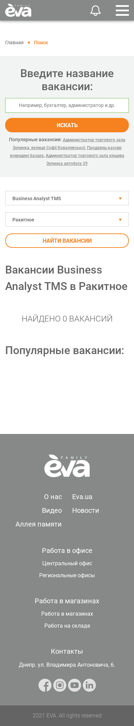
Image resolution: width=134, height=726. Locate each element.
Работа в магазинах (67, 613)
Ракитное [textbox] (23, 219)
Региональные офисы (67, 575)
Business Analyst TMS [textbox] (36, 198)
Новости (85, 510)
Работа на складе (67, 625)
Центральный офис (67, 563)
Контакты (67, 651)
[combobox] (67, 198)
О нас (53, 497)
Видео (52, 510)
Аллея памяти (38, 524)
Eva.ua (82, 497)
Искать (67, 125)
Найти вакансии (67, 241)
